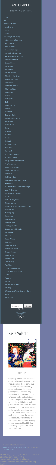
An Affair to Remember (13, 53)
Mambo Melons (10, 203)
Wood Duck (9, 297)
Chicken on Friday (11, 79)
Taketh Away (9, 261)
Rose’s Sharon (10, 252)
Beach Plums (10, 63)
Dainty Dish (9, 99)
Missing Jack (9, 209)
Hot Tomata (9, 183)
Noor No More (10, 222)
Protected (8, 242)
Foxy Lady (9, 151)
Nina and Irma (10, 219)
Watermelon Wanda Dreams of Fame (18, 291)
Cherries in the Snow (12, 76)
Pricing (6, 30)
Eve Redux (9, 121)
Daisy (7, 102)
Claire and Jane (11, 89)
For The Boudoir (11, 144)
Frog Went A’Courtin (12, 154)
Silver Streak (9, 255)
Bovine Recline (10, 72)
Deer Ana (8, 112)
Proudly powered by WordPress (14, 447)
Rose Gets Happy (11, 248)
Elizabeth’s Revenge (12, 118)
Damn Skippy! (10, 105)
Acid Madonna (10, 46)
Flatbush (8, 134)
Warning (8, 288)
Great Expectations (12, 170)
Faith (7, 128)
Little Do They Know (12, 200)
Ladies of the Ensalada (13, 193)
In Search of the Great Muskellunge (17, 187)
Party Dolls (9, 232)
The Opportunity (11, 226)
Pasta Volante (10, 239)
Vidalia (7, 281)
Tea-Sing (8, 265)
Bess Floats (9, 66)
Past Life (8, 235)
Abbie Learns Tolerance (13, 40)
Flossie (7, 138)
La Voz (7, 196)
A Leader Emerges (11, 50)
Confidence (9, 92)
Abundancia (9, 43)
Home (6, 17)
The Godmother (10, 164)
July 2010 (20, 315)
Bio (5, 20)
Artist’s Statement (10, 24)
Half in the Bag (10, 177)
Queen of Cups (10, 245)
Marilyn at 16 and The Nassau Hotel (18, 206)
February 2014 (21, 313)
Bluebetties (9, 69)
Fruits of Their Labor (12, 157)
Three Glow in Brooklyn (13, 271)
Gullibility (8, 173)
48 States (8, 147)
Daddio (7, 95)
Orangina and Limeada (13, 229)
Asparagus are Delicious (14, 56)
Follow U (8, 141)
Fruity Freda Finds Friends (14, 160)
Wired (7, 294)
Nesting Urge (10, 213)
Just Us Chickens (11, 190)
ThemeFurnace (8, 449)
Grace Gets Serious (12, 167)
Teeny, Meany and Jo (12, 268)
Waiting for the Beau (12, 284)
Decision (8, 108)
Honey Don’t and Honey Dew (15, 180)
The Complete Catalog (12, 37)
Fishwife (8, 131)
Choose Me (9, 82)
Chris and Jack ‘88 (11, 85)
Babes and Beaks (11, 59)
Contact (6, 33)
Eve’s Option (9, 125)
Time (7, 274)
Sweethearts (9, 258)
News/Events (8, 27)
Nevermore (9, 216)
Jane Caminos (20, 5)
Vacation (8, 278)
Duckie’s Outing (10, 115)
